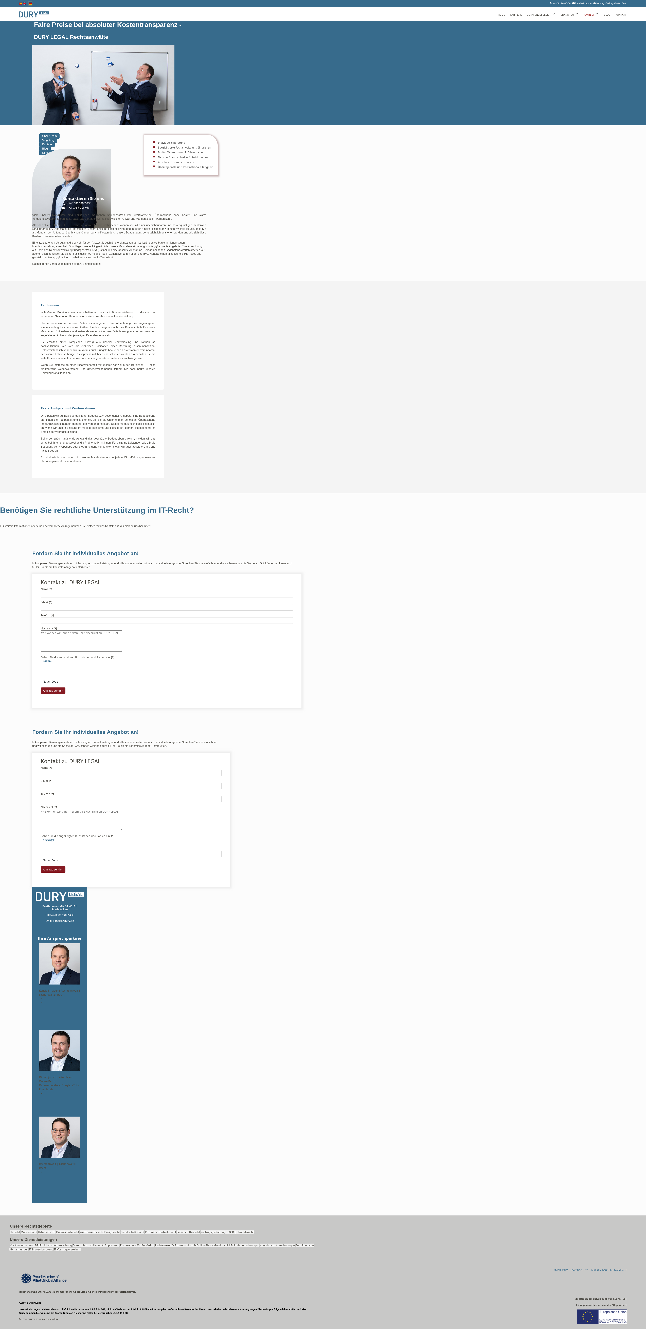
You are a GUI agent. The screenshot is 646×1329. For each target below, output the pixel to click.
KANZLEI (589, 14)
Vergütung (48, 140)
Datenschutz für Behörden (137, 1245)
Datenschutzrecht (67, 1232)
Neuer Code (50, 681)
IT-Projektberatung (41, 1249)
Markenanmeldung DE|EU (27, 1245)
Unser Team (49, 136)
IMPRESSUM (561, 1270)
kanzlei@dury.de (583, 3)
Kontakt (46, 152)
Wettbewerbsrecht (92, 1232)
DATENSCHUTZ (579, 1270)
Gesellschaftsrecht (132, 1232)
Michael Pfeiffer (49, 1160)
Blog (45, 148)
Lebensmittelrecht (188, 1232)
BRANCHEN (567, 14)
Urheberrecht (47, 1232)
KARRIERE (516, 14)
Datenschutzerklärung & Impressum (96, 1245)
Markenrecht (29, 1232)
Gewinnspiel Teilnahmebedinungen (236, 1245)
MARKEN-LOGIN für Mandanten (609, 1270)
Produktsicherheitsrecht (160, 1232)
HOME (501, 14)
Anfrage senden (53, 691)
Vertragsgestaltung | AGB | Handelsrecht (227, 1232)
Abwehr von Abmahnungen (277, 1245)
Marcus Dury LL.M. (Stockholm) (59, 986)
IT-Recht (15, 1232)
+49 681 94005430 (561, 3)
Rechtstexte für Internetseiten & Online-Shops (184, 1245)
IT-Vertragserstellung (67, 1249)
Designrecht (112, 1232)
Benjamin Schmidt (50, 1073)
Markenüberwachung (58, 1245)
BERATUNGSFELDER (538, 14)
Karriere (47, 144)
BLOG (607, 14)
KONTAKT (621, 14)
